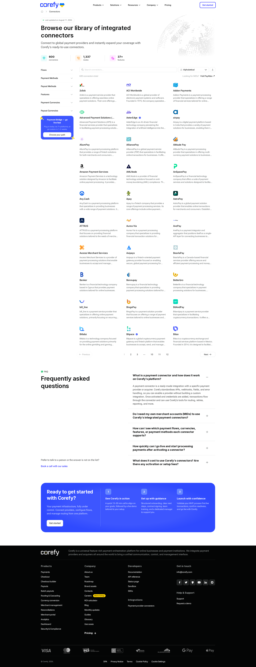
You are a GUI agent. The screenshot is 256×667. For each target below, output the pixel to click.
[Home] (42, 11)
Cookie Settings (158, 661)
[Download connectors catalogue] (212, 69)
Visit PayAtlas (206, 76)
